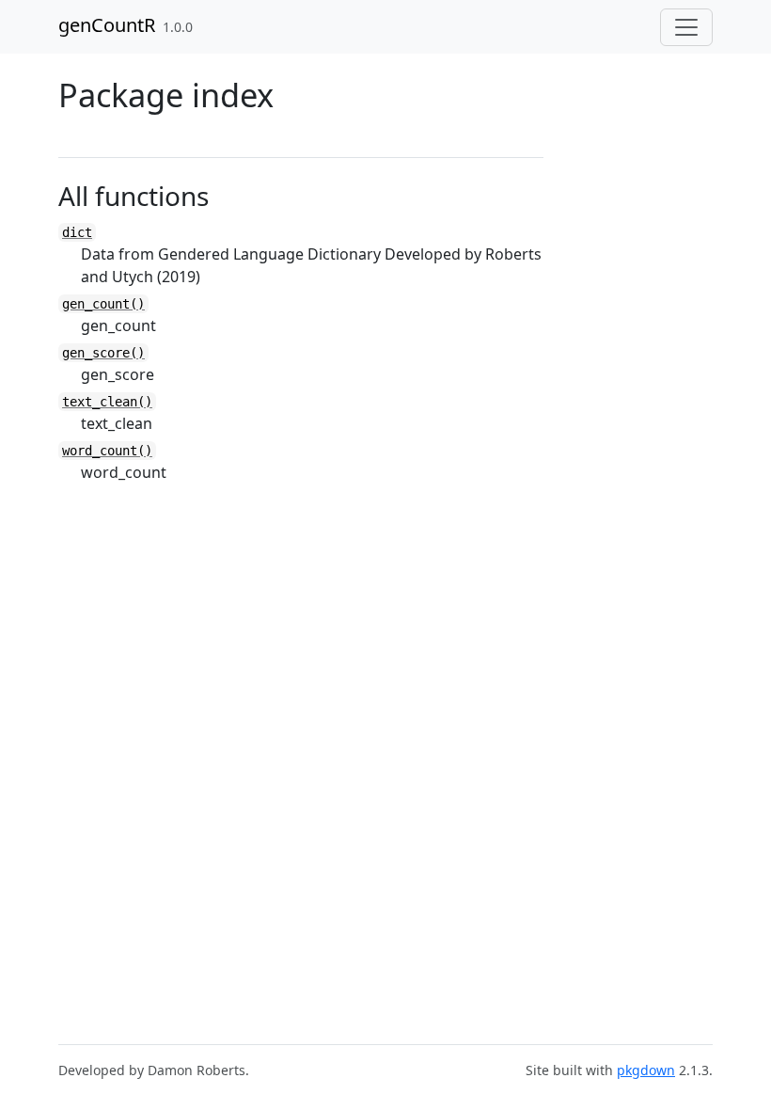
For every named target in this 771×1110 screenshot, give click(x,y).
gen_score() (103, 352)
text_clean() (107, 401)
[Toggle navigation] (686, 27)
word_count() (107, 450)
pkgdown (646, 1070)
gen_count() (103, 303)
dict (77, 232)
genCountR (106, 25)
